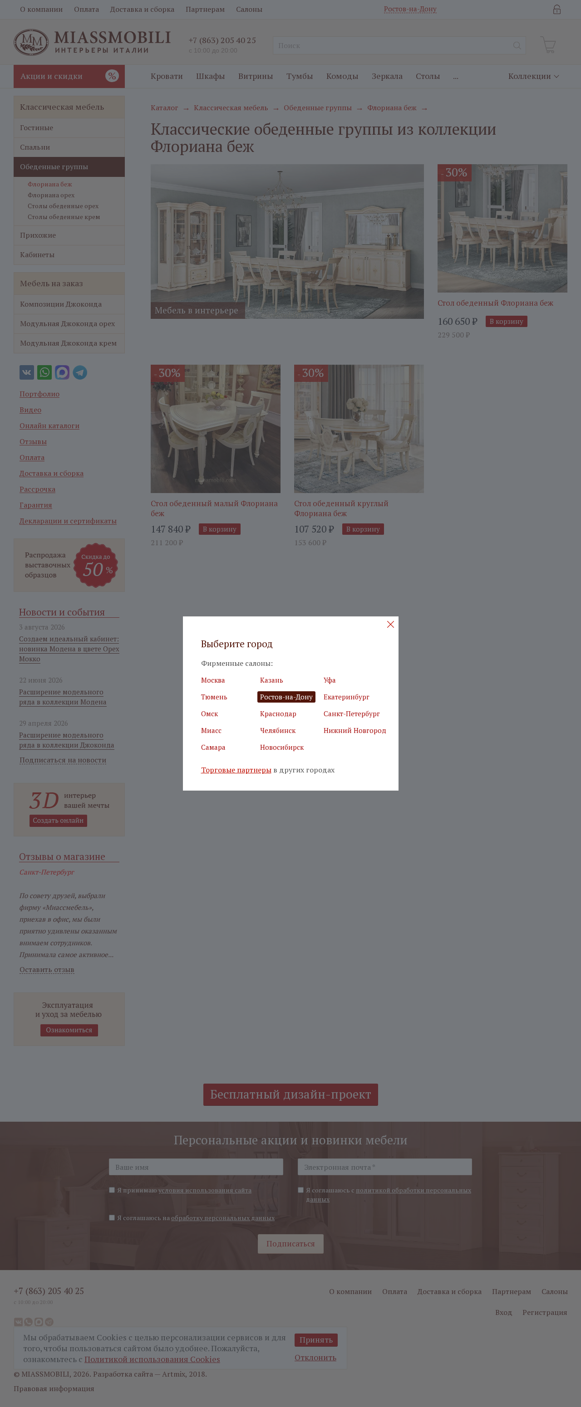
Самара (213, 747)
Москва (213, 679)
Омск (209, 713)
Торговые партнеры (236, 770)
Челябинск (277, 730)
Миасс (211, 730)
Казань (271, 679)
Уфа (330, 679)
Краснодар (278, 713)
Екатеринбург (346, 696)
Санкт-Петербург (352, 713)
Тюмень (214, 696)
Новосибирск (282, 747)
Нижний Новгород (355, 730)
